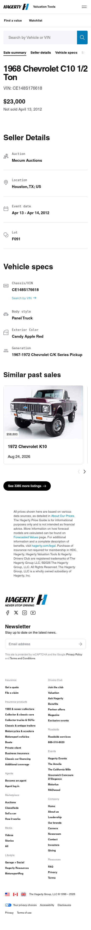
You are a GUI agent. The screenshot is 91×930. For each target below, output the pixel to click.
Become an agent (15, 780)
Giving (52, 850)
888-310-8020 (56, 742)
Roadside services (59, 736)
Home (51, 806)
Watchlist (35, 20)
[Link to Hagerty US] (7, 894)
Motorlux (53, 784)
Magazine (53, 715)
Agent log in (12, 786)
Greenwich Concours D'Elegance (60, 777)
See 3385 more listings (24, 486)
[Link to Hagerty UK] (23, 894)
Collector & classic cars (19, 714)
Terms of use (24, 912)
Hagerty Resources (17, 868)
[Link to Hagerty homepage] (26, 601)
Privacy (52, 872)
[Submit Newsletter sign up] (80, 644)
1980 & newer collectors (19, 709)
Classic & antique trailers (20, 725)
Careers (53, 828)
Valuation (53, 692)
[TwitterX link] (16, 612)
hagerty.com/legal (44, 545)
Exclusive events (58, 720)
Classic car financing (17, 758)
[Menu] (84, 7)
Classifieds (12, 807)
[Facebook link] (7, 612)
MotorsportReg (14, 873)
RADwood (54, 790)
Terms (52, 877)
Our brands (55, 822)
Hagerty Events (57, 758)
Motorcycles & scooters (19, 731)
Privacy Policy (74, 654)
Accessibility (47, 905)
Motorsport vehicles (17, 736)
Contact (53, 839)
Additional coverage (17, 764)
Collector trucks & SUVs (19, 720)
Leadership (55, 817)
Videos (9, 835)
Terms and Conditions (22, 658)
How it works (13, 819)
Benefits (53, 703)
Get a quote (12, 687)
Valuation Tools (44, 6)
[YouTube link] (33, 612)
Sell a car (10, 813)
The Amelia (55, 764)
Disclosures (64, 905)
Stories (9, 840)
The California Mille (59, 769)
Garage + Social (14, 862)
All (6, 846)
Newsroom (54, 833)
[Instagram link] (24, 612)
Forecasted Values (26, 537)
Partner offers (56, 709)
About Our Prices (62, 516)
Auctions (10, 802)
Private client (13, 747)
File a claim (12, 692)
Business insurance (17, 753)
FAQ (50, 866)
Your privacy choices (25, 905)
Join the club (55, 687)
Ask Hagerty (55, 698)
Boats (8, 742)
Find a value (13, 20)
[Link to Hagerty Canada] (15, 894)
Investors (53, 844)
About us (53, 811)
